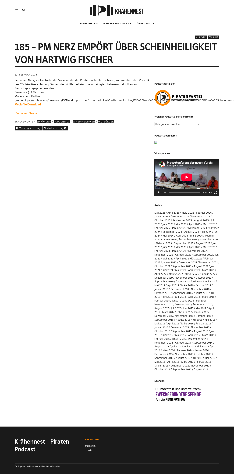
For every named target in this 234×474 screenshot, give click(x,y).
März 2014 (169, 350)
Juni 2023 (168, 247)
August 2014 (161, 346)
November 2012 (200, 365)
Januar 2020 (208, 273)
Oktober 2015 (162, 331)
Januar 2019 (161, 289)
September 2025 (182, 220)
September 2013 (164, 357)
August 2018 (201, 292)
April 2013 (173, 361)
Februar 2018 (162, 300)
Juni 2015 (167, 335)
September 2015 (181, 331)
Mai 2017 (201, 308)
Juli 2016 (197, 319)
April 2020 (160, 273)
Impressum (90, 445)
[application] (186, 177)
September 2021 (181, 266)
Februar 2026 (204, 212)
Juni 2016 (210, 319)
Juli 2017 (176, 308)
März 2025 (209, 224)
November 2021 (208, 262)
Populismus (62, 121)
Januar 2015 (179, 338)
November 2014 (163, 342)
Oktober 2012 (162, 369)
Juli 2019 (197, 281)
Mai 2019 (159, 285)
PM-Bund (213, 37)
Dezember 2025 (180, 216)
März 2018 (208, 296)
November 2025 (200, 216)
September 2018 (181, 292)
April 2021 (194, 270)
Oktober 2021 (162, 266)
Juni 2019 (210, 281)
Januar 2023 (179, 250)
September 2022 (203, 254)
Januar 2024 (170, 239)
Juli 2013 (197, 357)
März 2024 (196, 235)
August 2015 (201, 331)
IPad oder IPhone (26, 113)
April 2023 (195, 247)
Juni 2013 (210, 357)
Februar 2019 (203, 285)
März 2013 (187, 361)
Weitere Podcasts (116, 23)
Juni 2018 (167, 296)
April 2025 (195, 224)
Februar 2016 (203, 323)
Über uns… (144, 23)
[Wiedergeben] (158, 192)
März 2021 (208, 270)
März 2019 (187, 285)
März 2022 (196, 258)
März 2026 (188, 212)
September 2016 (164, 319)
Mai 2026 (159, 212)
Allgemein (201, 37)
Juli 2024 (206, 231)
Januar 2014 (202, 350)
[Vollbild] (215, 192)
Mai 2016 (159, 323)
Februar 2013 (203, 361)
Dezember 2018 (179, 289)
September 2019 (164, 281)
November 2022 (163, 254)
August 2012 (201, 369)
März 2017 (168, 312)
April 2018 (194, 296)
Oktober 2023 (164, 243)
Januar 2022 (170, 262)
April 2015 (194, 335)
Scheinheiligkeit (84, 121)
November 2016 (184, 315)
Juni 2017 (188, 308)
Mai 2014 (202, 346)
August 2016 (183, 319)
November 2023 (209, 239)
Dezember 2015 (179, 327)
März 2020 (175, 273)
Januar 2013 (161, 365)
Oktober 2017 (183, 304)
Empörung (44, 121)
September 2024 (172, 231)
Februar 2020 (191, 273)
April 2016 (173, 323)
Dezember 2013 (163, 354)
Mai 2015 (180, 335)
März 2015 (208, 335)
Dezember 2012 (179, 365)
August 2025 (201, 220)
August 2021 (201, 266)
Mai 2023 (181, 247)
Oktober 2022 (183, 254)
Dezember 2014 (197, 338)
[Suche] (24, 10)
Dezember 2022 (197, 250)
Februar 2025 (162, 228)
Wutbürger (106, 121)
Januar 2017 (201, 312)
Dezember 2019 (163, 277)
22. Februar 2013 (26, 74)
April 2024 (182, 235)
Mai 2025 (181, 224)
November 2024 (197, 228)
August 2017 (161, 308)
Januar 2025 (179, 228)
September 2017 (202, 304)
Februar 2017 (184, 312)
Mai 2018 (180, 296)
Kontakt (88, 450)
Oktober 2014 (183, 342)
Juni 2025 (168, 224)
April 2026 (173, 212)
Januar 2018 (179, 300)
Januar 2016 (161, 327)
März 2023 (209, 247)
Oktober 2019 (203, 277)
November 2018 (200, 289)
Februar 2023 (162, 250)
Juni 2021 (167, 270)
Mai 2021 (180, 270)
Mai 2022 (168, 258)
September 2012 (181, 369)
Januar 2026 (161, 216)
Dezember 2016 (163, 315)
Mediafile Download (28, 104)
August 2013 (183, 357)
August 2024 (191, 231)
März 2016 (187, 323)
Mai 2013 (159, 361)
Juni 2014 (189, 346)
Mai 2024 (168, 235)
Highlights (88, 23)
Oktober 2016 (203, 315)
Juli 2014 (176, 346)
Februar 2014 (185, 350)
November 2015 (200, 327)
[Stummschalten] (210, 192)
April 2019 (173, 285)
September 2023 (183, 243)
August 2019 (183, 281)
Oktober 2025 (162, 220)
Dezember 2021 (188, 262)
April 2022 (182, 258)
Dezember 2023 (188, 239)
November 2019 (184, 277)
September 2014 (203, 342)
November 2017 (163, 304)
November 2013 (184, 354)
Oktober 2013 (203, 354)
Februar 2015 (162, 338)
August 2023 (203, 243)
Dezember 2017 (197, 300)
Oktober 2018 (162, 292)
